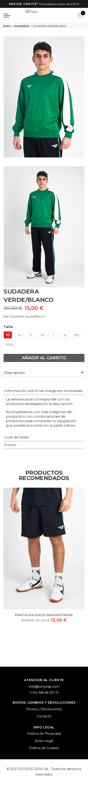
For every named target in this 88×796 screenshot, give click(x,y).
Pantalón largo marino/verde (44, 615)
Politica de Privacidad (44, 734)
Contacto (44, 716)
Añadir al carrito (44, 357)
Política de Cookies (44, 748)
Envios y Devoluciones (44, 709)
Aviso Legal (44, 741)
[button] (43, 391)
